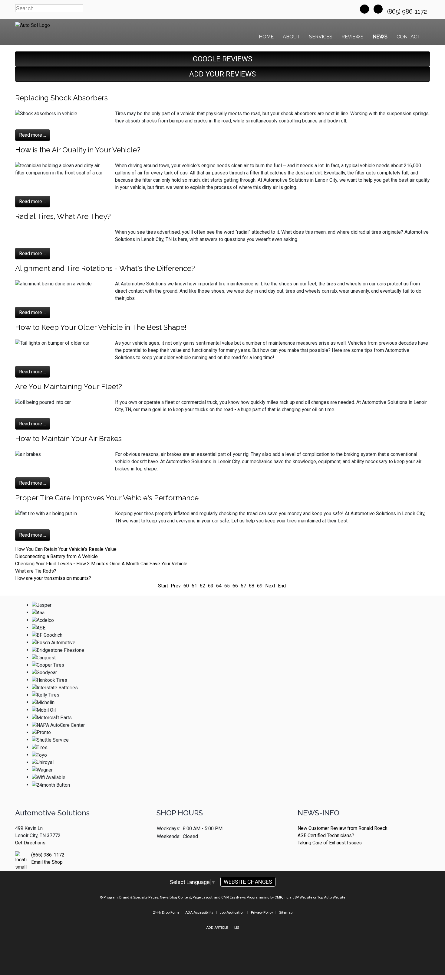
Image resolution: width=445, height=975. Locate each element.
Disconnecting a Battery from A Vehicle (56, 556)
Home (266, 37)
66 (235, 586)
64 (219, 586)
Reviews (352, 37)
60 (186, 586)
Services (320, 37)
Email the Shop (47, 862)
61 (194, 586)
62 (202, 586)
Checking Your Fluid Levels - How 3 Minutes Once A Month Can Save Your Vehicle (101, 564)
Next (270, 586)
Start (163, 586)
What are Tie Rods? (35, 571)
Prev (176, 586)
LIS (236, 927)
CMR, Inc (281, 897)
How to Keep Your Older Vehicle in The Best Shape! (100, 327)
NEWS (380, 37)
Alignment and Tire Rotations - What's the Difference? (105, 268)
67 (243, 586)
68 (251, 586)
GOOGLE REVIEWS (222, 59)
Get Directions (30, 843)
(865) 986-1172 (407, 11)
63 (210, 586)
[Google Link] (378, 9)
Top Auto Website (331, 897)
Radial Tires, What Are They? (63, 216)
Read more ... (32, 135)
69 (259, 586)
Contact (408, 37)
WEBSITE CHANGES (248, 882)
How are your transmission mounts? (53, 578)
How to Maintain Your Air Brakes (68, 438)
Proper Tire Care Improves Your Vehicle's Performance (107, 497)
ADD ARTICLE (217, 927)
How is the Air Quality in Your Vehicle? (77, 149)
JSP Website (302, 897)
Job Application (232, 912)
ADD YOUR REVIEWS (222, 74)
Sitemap (285, 912)
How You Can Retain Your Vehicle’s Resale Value (66, 549)
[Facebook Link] (364, 9)
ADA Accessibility (199, 912)
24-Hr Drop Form (166, 912)
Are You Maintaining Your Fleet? (68, 386)
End (282, 586)
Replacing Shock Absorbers (61, 97)
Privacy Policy (262, 912)
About (291, 37)
